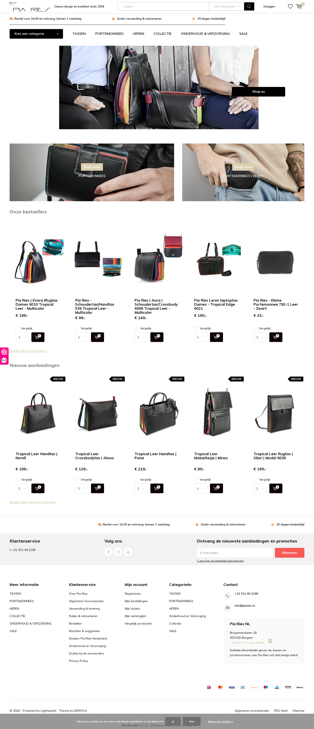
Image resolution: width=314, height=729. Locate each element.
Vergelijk (26, 328)
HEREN (138, 33)
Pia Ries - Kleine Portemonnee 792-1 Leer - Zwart (276, 304)
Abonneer (289, 553)
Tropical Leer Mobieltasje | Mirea (210, 456)
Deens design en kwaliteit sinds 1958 (79, 6)
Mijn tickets (132, 608)
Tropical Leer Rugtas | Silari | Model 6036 (273, 456)
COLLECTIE (163, 33)
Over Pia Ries (78, 594)
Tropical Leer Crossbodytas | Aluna (94, 456)
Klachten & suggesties (84, 631)
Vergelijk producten (138, 623)
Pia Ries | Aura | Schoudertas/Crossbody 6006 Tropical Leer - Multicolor (156, 306)
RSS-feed (281, 711)
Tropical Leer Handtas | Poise (155, 456)
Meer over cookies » (220, 721)
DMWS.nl (80, 711)
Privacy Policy (78, 661)
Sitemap (298, 711)
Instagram (118, 552)
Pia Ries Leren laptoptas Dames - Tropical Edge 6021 (216, 304)
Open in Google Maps (248, 642)
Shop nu (258, 91)
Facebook (108, 552)
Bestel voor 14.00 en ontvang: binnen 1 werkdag (48, 19)
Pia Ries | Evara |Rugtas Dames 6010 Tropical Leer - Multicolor (37, 304)
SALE (243, 33)
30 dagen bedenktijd (211, 19)
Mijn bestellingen (136, 601)
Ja (173, 721)
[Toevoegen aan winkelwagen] (37, 337)
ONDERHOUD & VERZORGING (205, 33)
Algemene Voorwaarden (86, 601)
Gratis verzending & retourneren (139, 19)
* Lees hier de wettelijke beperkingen (220, 560)
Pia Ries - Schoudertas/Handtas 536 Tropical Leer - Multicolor (94, 306)
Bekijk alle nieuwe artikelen (33, 502)
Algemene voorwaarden (252, 711)
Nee (191, 721)
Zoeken (249, 6)
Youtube (128, 552)
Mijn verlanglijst (135, 616)
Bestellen (75, 623)
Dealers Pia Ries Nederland (88, 638)
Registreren (133, 594)
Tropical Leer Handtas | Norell (36, 456)
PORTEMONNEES (109, 33)
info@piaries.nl (245, 605)
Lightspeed (48, 711)
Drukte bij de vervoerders (86, 653)
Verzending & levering (84, 608)
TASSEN (79, 33)
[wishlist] (290, 6)
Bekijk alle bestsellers (28, 351)
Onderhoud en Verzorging (87, 646)
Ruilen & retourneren (83, 616)
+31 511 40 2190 (246, 594)
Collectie (175, 623)
